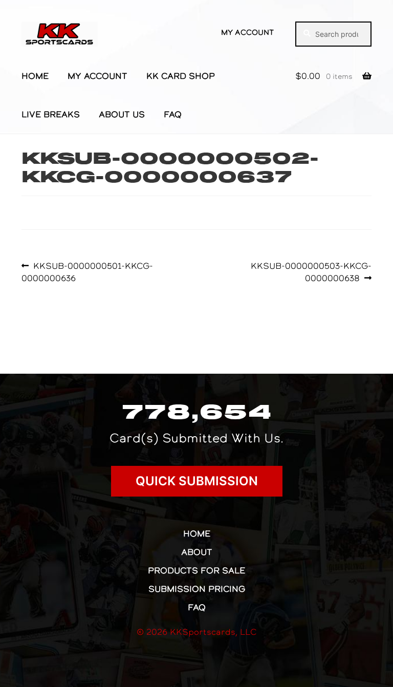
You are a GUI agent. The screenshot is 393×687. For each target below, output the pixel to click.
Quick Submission (197, 481)
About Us (122, 114)
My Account (247, 32)
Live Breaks (50, 114)
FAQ (173, 114)
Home (35, 75)
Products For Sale (196, 570)
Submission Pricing (196, 588)
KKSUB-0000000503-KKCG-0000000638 (311, 272)
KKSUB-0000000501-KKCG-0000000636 (87, 272)
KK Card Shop (180, 75)
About (196, 551)
